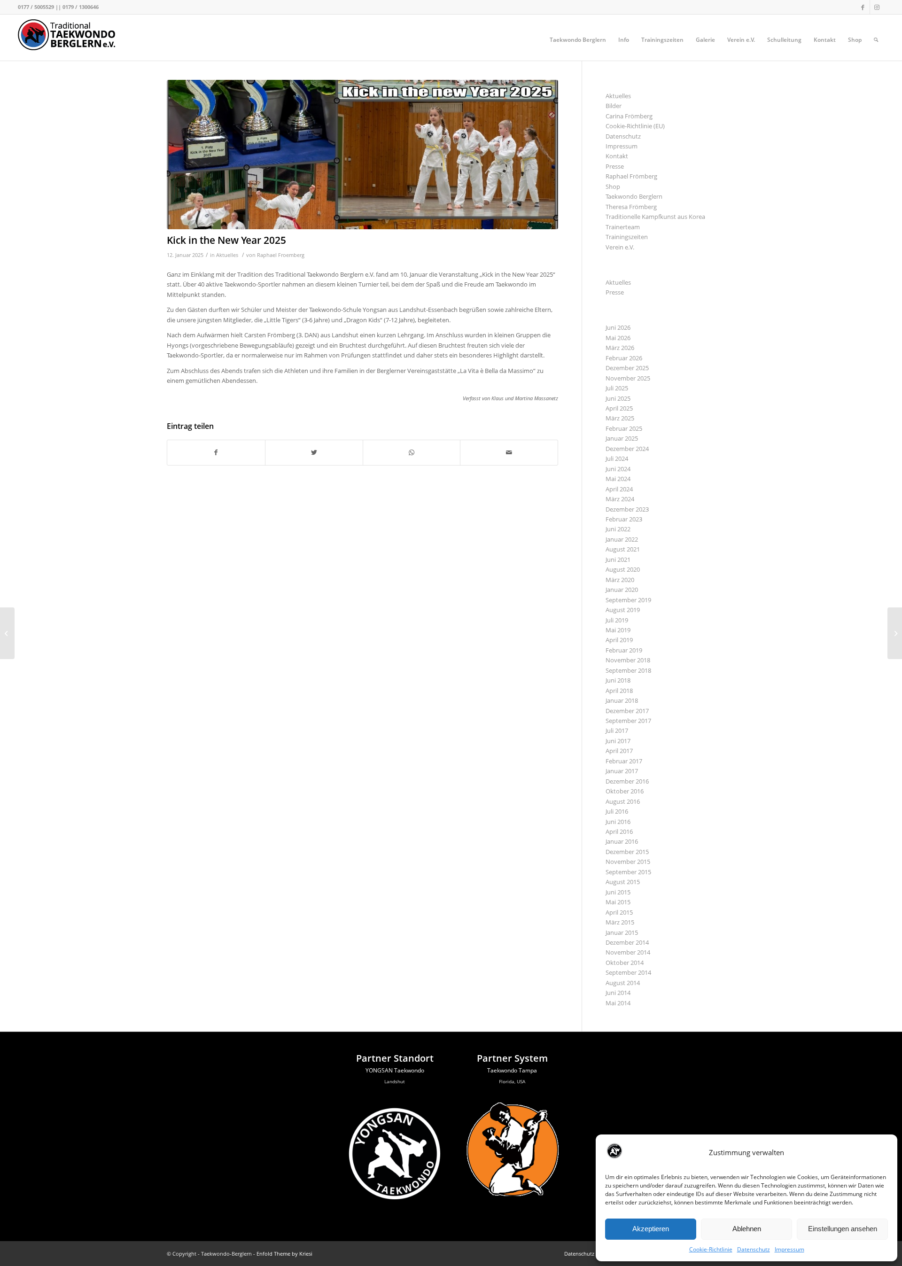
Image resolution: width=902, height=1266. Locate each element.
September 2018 (628, 670)
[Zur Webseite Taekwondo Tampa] (512, 1193)
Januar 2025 (622, 438)
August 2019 (623, 610)
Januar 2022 (622, 539)
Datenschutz (753, 1249)
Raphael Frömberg (631, 176)
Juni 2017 (618, 741)
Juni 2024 (618, 469)
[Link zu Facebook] (863, 7)
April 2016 (619, 831)
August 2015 (623, 882)
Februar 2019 (624, 650)
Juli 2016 (617, 811)
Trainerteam (623, 227)
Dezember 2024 (627, 448)
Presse (615, 166)
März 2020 (620, 579)
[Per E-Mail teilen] (509, 452)
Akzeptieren (650, 1229)
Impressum (789, 1249)
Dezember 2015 (627, 851)
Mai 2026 (618, 338)
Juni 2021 (618, 559)
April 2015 (619, 912)
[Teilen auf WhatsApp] (411, 452)
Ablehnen (746, 1229)
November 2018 (628, 660)
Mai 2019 (618, 630)
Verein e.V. (620, 247)
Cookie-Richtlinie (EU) (635, 126)
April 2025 (619, 408)
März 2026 (620, 347)
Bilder (614, 105)
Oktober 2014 (625, 962)
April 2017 (619, 750)
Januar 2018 (622, 700)
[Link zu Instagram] (877, 7)
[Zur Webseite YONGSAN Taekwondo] (394, 1203)
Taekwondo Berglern (634, 196)
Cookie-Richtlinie (710, 1249)
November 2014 (628, 952)
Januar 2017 (622, 771)
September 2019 (628, 600)
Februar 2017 (624, 761)
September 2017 (628, 720)
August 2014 (623, 983)
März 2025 (620, 418)
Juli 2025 (617, 388)
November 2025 (628, 378)
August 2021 (623, 549)
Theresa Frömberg (631, 206)
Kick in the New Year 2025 (226, 240)
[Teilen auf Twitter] (314, 452)
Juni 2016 (618, 821)
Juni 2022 (618, 529)
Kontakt (617, 156)
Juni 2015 (618, 892)
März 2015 (620, 922)
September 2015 (628, 872)
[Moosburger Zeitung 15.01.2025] (894, 633)
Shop (613, 186)
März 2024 (620, 499)
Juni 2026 (618, 327)
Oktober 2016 (625, 791)
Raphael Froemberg (280, 255)
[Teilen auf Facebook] (216, 452)
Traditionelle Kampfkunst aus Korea (655, 216)
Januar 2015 (622, 932)
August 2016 (623, 801)
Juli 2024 (617, 458)
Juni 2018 (618, 680)
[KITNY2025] (362, 154)
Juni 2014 (618, 992)
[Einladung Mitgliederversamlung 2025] (7, 633)
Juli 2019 (617, 620)
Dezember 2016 (627, 781)
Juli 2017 (617, 730)
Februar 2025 (624, 428)
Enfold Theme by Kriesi (284, 1253)
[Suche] (876, 40)
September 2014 (628, 972)
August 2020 (623, 569)
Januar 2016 (622, 841)
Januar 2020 (622, 589)
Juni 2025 (618, 398)
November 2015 (628, 861)
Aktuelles (227, 255)
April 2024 (619, 489)
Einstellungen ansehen (842, 1229)
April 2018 (619, 690)
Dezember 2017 (627, 711)
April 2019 (619, 640)
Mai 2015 (618, 902)
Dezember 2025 (627, 368)
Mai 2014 (618, 1003)
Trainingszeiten (627, 237)
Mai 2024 (618, 478)
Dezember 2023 (627, 509)
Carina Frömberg (629, 116)
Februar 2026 (624, 358)
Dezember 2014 (627, 942)
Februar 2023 (624, 519)
